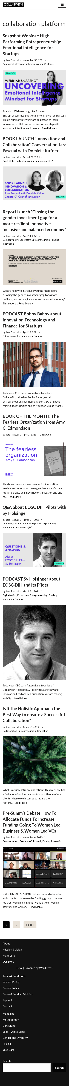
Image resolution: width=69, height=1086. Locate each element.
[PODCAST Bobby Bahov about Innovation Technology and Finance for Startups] (34, 364)
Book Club (8, 161)
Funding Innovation (24, 161)
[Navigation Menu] (62, 5)
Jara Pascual (12, 60)
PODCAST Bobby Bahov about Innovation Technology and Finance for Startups (32, 319)
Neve (19, 967)
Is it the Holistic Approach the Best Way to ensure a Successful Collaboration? (34, 714)
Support (7, 1000)
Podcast (38, 336)
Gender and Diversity (15, 1037)
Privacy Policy (11, 982)
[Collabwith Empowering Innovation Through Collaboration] (13, 4)
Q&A (50, 161)
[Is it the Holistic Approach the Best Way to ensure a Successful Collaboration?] (34, 760)
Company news (11, 239)
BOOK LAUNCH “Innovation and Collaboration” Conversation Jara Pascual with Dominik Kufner (34, 144)
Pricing (7, 1043)
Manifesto (9, 955)
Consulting (9, 1025)
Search (7, 1061)
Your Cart (8, 1049)
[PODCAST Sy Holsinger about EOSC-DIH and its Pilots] (34, 642)
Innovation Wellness (42, 64)
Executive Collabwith (30, 841)
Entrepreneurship (22, 64)
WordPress (46, 967)
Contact (7, 1006)
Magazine (8, 1013)
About (6, 943)
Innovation (41, 161)
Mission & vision (12, 949)
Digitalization (9, 595)
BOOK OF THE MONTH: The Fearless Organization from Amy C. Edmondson (34, 422)
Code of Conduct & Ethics (18, 994)
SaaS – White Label (14, 1031)
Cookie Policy (11, 988)
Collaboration (20, 523)
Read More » (49, 128)
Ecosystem (25, 239)
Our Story (8, 961)
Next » (30, 924)
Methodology (11, 1019)
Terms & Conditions (14, 976)
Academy (7, 64)
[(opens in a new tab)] (34, 183)
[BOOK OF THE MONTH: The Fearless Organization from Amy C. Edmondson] (34, 459)
